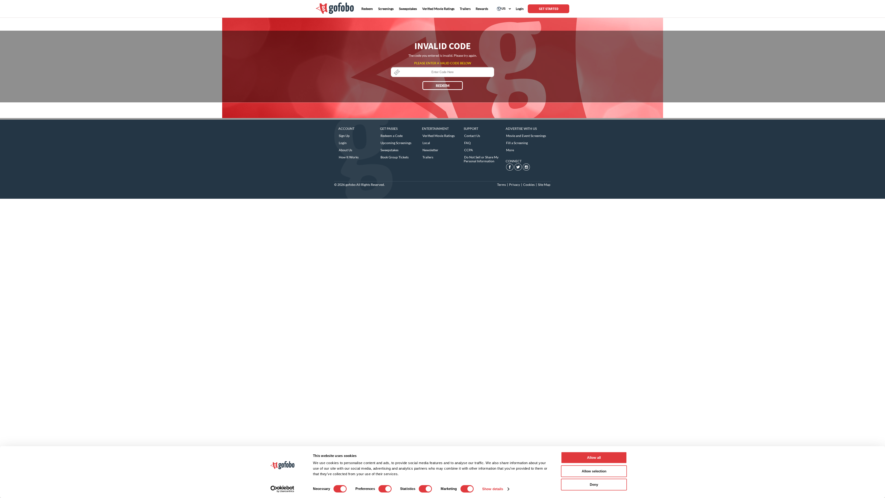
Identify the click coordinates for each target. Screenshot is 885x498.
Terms (501, 185)
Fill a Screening (517, 143)
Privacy (514, 185)
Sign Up (344, 136)
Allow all (594, 457)
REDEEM (442, 85)
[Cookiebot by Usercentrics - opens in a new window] (282, 489)
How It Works (349, 157)
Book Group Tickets (395, 157)
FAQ (467, 143)
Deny (594, 484)
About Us (345, 150)
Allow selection (594, 471)
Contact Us (472, 136)
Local (426, 143)
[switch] (385, 488)
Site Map (544, 185)
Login (343, 143)
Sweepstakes (389, 150)
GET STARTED (548, 9)
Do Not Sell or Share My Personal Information (481, 159)
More (510, 150)
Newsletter (430, 150)
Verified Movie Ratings (438, 136)
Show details (492, 489)
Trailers (427, 157)
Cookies (529, 185)
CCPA (468, 150)
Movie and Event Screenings (526, 136)
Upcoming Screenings (396, 143)
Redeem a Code (392, 136)
